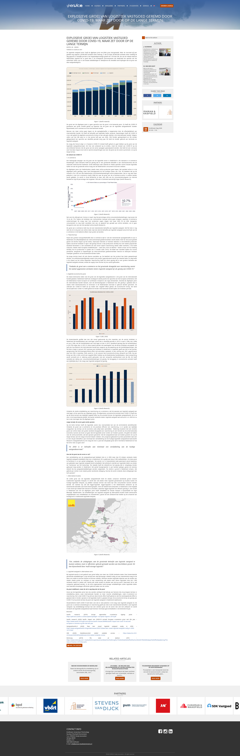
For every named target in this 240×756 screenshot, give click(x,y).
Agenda (97, 6)
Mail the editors (75, 645)
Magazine (109, 6)
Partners (121, 6)
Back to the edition (151, 38)
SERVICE (146, 6)
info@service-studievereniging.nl (81, 744)
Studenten (134, 6)
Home (87, 6)
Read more (84, 678)
